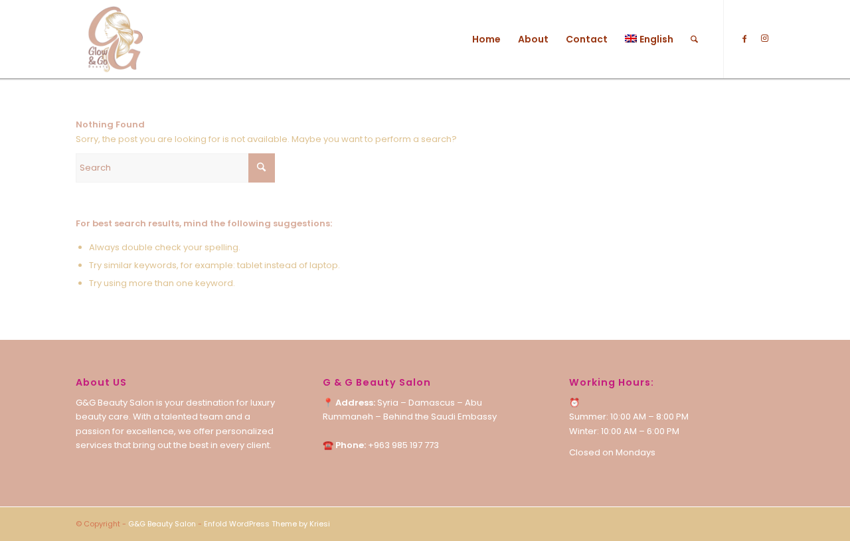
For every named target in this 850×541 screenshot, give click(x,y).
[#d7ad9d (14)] (115, 39)
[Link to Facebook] (744, 38)
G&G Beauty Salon (162, 523)
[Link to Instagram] (764, 38)
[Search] (694, 39)
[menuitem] (486, 39)
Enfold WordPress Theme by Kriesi (267, 523)
